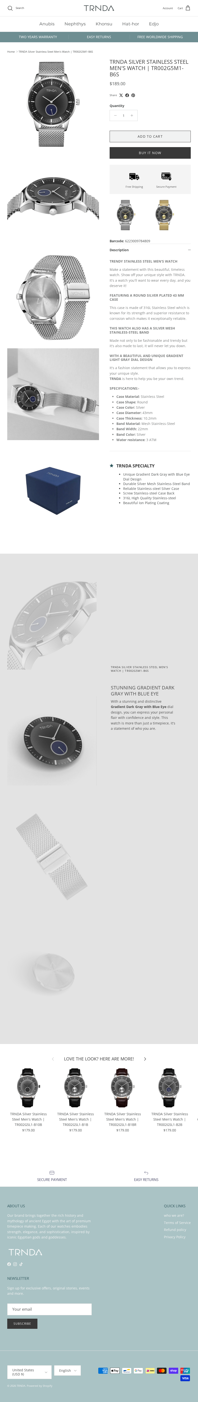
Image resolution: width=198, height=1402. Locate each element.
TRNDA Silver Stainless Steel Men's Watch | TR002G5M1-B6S (56, 51)
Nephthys (75, 24)
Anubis (47, 24)
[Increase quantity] (133, 115)
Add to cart (150, 136)
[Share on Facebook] (127, 95)
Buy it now (150, 152)
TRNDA (21, 1386)
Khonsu (104, 24)
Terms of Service (177, 1222)
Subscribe (22, 1324)
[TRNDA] (99, 8)
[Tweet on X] (121, 95)
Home (11, 51)
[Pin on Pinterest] (133, 95)
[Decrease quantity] (114, 115)
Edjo (154, 24)
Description (119, 250)
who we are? (174, 1215)
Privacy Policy (174, 1237)
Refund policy (175, 1229)
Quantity (117, 105)
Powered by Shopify (39, 1386)
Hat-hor (130, 24)
